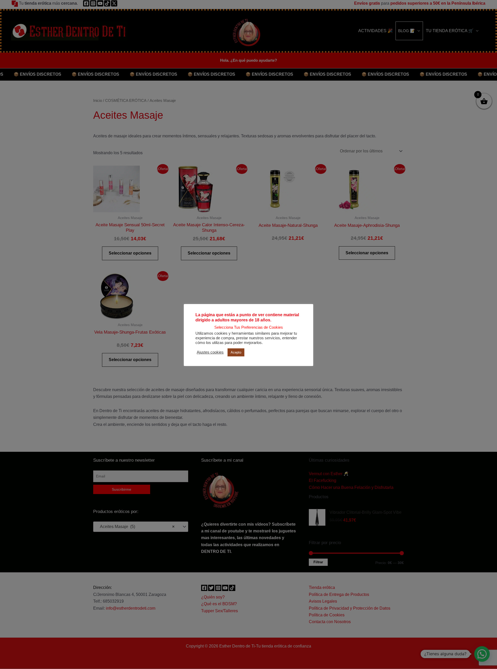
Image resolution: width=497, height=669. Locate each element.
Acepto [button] (236, 352)
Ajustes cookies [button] (210, 352)
